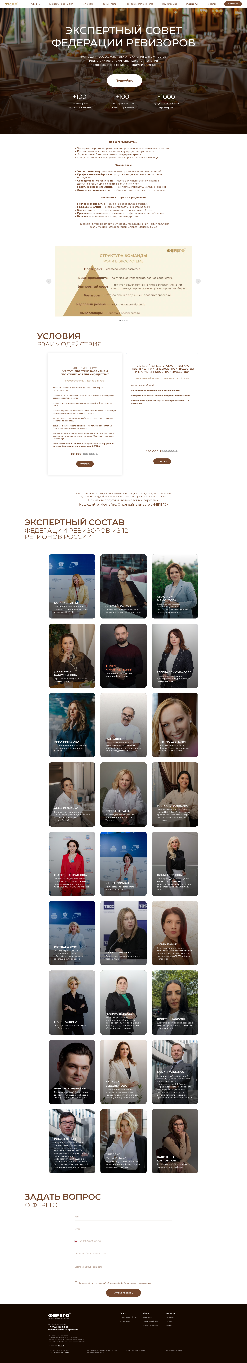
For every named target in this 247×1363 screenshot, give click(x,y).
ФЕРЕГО (35, 4)
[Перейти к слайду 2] (122, 320)
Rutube (168, 1325)
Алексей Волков (118, 605)
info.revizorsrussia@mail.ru (63, 1329)
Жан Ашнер (114, 739)
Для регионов (125, 1321)
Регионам (87, 4)
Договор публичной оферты (135, 1350)
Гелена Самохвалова (174, 672)
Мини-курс (147, 1317)
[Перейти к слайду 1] (120, 320)
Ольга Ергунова (169, 875)
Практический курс (150, 1321)
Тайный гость (109, 4)
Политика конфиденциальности (59, 1350)
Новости (211, 4)
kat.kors (61, 1346)
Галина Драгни (66, 602)
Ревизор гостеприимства (139, 4)
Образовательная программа (59, 1352)
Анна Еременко (66, 808)
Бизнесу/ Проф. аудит (61, 4)
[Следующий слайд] (198, 281)
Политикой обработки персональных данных (129, 1283)
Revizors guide (169, 4)
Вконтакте (170, 1317)
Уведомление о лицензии (173, 1350)
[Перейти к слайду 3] (124, 320)
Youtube (169, 1321)
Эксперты (192, 4)
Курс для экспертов (150, 1325)
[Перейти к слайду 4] (126, 320)
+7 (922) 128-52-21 (58, 1327)
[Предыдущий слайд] (48, 281)
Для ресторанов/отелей (129, 1317)
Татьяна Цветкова (171, 741)
